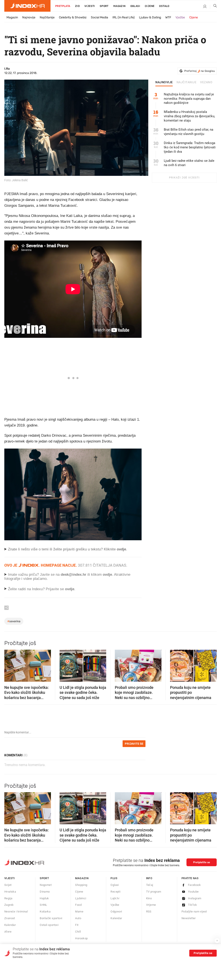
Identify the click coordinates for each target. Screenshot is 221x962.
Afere (7, 931)
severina (13, 621)
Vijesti (89, 6)
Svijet (7, 885)
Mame (79, 911)
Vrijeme (151, 904)
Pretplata (62, 6)
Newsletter (189, 918)
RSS (149, 911)
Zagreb (8, 904)
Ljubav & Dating (150, 17)
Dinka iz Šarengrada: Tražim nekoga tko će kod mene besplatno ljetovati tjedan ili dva (190, 147)
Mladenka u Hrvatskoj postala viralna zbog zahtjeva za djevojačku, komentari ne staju (189, 116)
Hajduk (44, 898)
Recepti (115, 891)
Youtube (193, 891)
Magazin (12, 17)
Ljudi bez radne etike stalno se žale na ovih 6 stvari (189, 163)
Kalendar (10, 925)
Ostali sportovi (49, 925)
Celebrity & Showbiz (73, 17)
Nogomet (46, 885)
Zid (77, 6)
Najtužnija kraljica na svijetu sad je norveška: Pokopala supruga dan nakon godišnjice (189, 98)
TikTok (192, 904)
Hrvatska (10, 891)
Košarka (45, 911)
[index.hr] (27, 6)
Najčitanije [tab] (187, 82)
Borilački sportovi (51, 918)
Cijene (149, 6)
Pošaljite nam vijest (194, 911)
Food (78, 904)
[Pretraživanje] (213, 6)
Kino (149, 898)
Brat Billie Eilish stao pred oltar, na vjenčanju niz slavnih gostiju (188, 132)
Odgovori (116, 911)
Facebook (194, 885)
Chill (78, 931)
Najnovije (28, 17)
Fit (76, 925)
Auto (78, 918)
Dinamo (45, 891)
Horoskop (81, 938)
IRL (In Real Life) (123, 17)
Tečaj (149, 885)
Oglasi (135, 6)
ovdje (107, 574)
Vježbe (180, 17)
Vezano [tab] (206, 82)
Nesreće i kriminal (16, 911)
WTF (168, 17)
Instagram (194, 898)
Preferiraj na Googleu (199, 70)
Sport (104, 6)
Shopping (81, 885)
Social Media (99, 17)
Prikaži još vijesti (184, 177)
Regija (8, 898)
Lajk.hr (114, 898)
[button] (9, 664)
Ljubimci (80, 898)
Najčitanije (47, 17)
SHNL (43, 904)
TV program (153, 891)
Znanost (9, 918)
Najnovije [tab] (164, 82)
